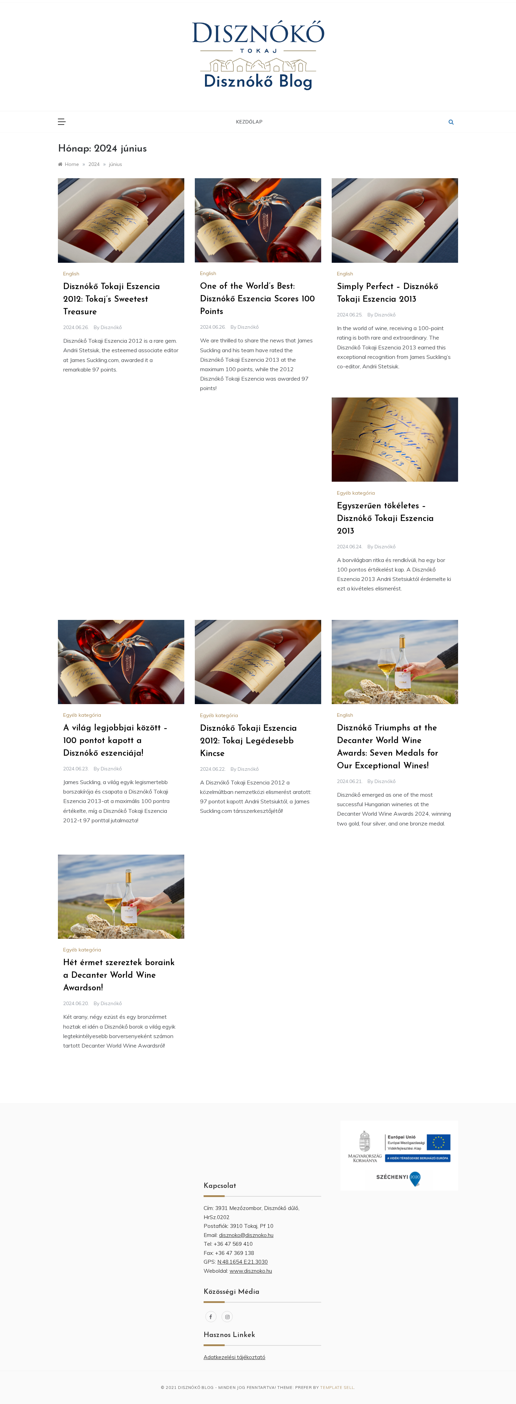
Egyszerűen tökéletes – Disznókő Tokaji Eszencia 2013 (385, 519)
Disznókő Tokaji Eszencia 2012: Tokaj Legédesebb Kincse (248, 741)
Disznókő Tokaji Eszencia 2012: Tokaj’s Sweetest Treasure (111, 299)
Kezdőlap (249, 122)
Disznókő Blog (258, 82)
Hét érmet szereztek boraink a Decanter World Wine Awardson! (119, 975)
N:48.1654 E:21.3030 (242, 1261)
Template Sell (337, 1387)
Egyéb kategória (356, 493)
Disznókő (111, 327)
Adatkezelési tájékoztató (234, 1357)
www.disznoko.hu (251, 1271)
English (71, 273)
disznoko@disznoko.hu (246, 1235)
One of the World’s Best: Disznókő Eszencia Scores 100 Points (257, 299)
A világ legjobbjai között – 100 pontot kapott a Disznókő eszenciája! (115, 741)
